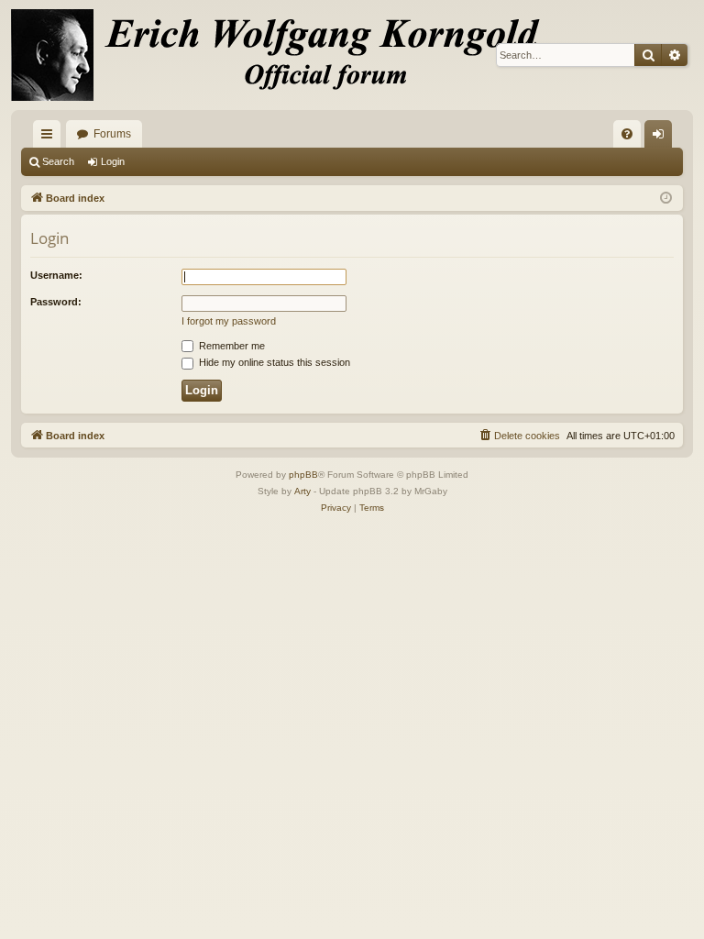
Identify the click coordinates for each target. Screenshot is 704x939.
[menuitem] (627, 134)
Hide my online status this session (273, 362)
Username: (56, 275)
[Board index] (286, 55)
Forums (112, 133)
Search (58, 161)
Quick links (50, 137)
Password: (56, 301)
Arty (302, 491)
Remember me (230, 345)
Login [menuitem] (662, 137)
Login (113, 161)
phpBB (303, 475)
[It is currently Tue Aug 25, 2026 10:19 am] (666, 198)
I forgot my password (229, 320)
